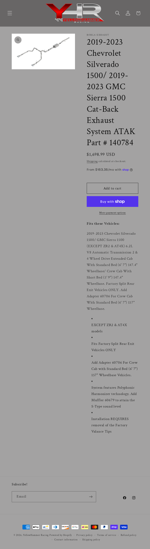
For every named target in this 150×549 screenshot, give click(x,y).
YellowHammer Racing (36, 535)
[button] (10, 13)
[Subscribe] (91, 496)
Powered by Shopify (60, 535)
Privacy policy (84, 535)
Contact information (66, 539)
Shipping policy (91, 539)
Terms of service (106, 535)
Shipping (92, 161)
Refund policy (129, 535)
